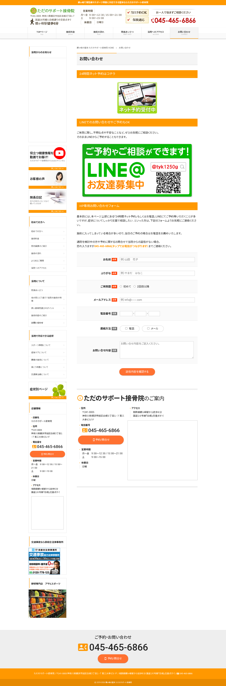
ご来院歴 (106, 286)
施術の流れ (98, 33)
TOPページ (42, 33)
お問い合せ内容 (102, 350)
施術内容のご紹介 (39, 315)
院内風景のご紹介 (39, 246)
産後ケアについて (38, 352)
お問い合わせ (184, 33)
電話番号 (105, 313)
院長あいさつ (127, 33)
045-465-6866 (101, 430)
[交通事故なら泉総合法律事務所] (44, 561)
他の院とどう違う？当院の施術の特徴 (46, 299)
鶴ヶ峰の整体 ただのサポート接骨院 (119, 682)
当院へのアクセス (156, 33)
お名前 (107, 259)
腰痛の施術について (40, 360)
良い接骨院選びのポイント (42, 308)
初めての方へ (37, 231)
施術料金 (70, 33)
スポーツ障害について (40, 345)
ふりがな (106, 273)
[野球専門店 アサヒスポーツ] (47, 604)
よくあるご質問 (37, 261)
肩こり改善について (39, 367)
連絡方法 (105, 328)
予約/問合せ (101, 439)
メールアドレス (102, 299)
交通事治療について (40, 374)
